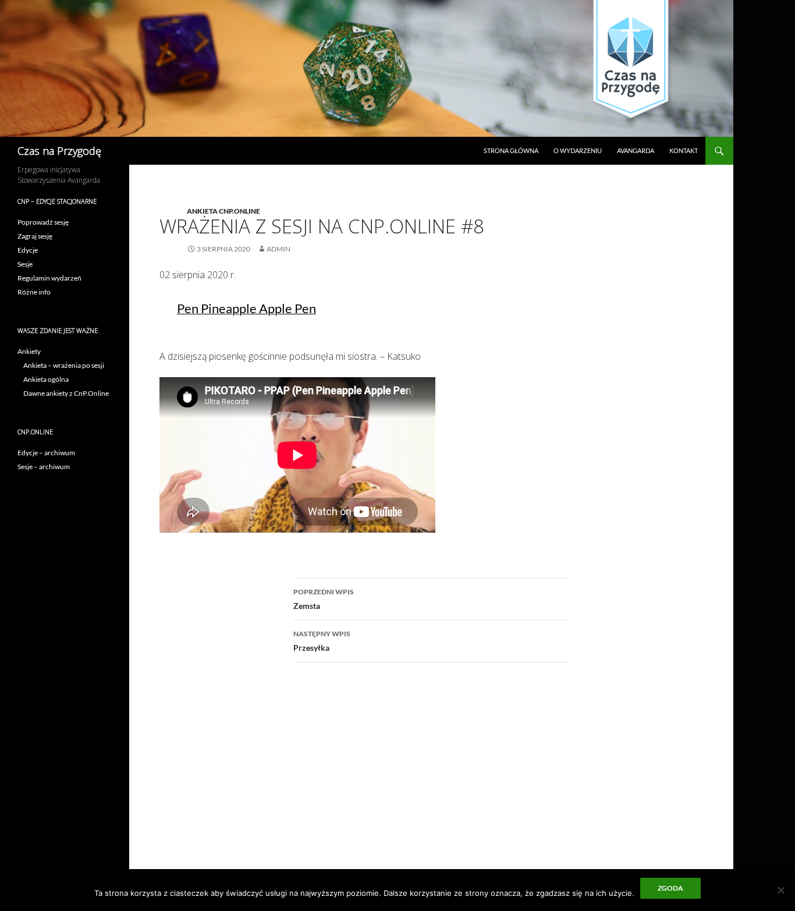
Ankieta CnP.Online (223, 211)
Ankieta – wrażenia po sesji (63, 365)
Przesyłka (321, 641)
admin (278, 248)
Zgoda (670, 888)
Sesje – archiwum (43, 466)
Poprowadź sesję (43, 222)
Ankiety (29, 351)
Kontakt (683, 150)
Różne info (34, 292)
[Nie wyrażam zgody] (780, 890)
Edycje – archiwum (46, 452)
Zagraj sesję (34, 236)
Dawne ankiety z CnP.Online (66, 393)
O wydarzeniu (577, 150)
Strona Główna (511, 150)
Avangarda (635, 150)
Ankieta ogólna (46, 379)
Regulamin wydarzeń (49, 278)
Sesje (25, 264)
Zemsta (323, 599)
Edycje (27, 250)
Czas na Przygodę (59, 151)
